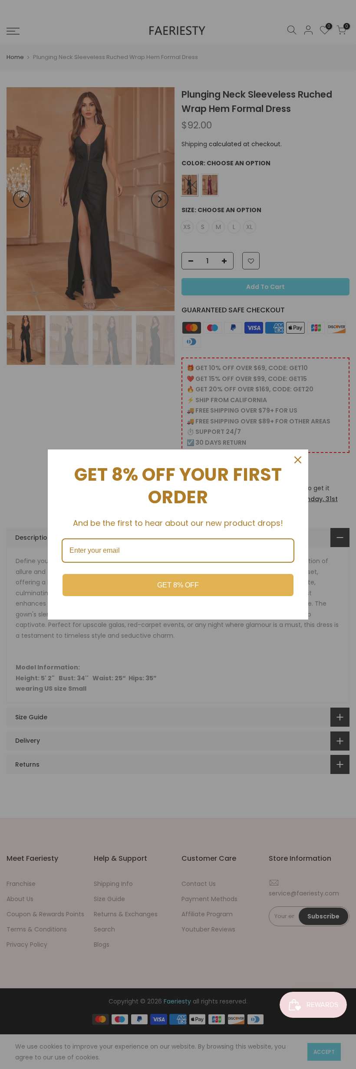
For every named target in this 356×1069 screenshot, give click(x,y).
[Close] (297, 459)
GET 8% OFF (178, 585)
